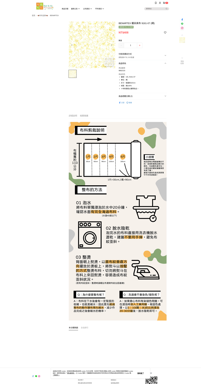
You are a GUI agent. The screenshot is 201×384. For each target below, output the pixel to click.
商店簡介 (81, 380)
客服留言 (113, 380)
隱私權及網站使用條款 (85, 383)
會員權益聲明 (115, 383)
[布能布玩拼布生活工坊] (45, 6)
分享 (122, 103)
